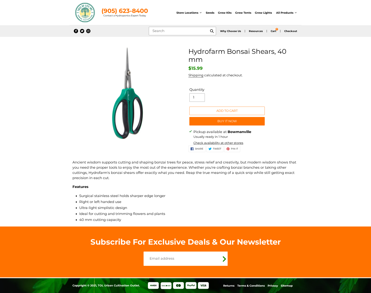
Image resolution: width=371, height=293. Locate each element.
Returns (228, 285)
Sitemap (287, 285)
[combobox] (182, 31)
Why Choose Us (230, 31)
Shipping (195, 75)
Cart (273, 31)
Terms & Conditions (251, 285)
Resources (256, 31)
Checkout (290, 31)
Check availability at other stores (218, 143)
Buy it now (227, 121)
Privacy (273, 285)
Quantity (196, 90)
